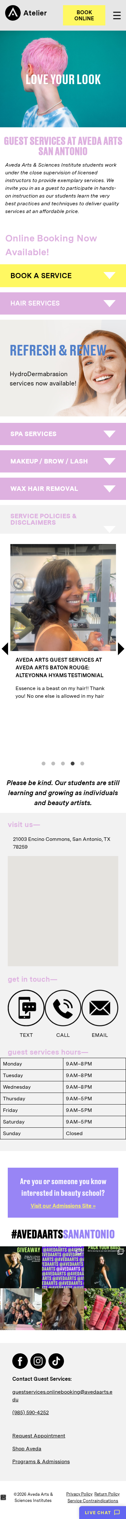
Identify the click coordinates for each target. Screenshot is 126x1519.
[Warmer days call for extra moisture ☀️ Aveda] (105, 1309)
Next (121, 648)
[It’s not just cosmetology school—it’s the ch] (21, 1309)
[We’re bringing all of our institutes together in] (21, 1267)
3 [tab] (63, 763)
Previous (5, 648)
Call (63, 1035)
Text (26, 1035)
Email (100, 1035)
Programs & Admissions (41, 1461)
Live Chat (98, 1512)
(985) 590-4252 (30, 1412)
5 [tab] (82, 763)
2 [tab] (53, 763)
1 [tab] (43, 763)
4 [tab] (72, 763)
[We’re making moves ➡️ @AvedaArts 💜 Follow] (63, 1267)
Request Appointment (38, 1436)
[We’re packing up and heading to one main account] (105, 1267)
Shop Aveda (26, 1449)
